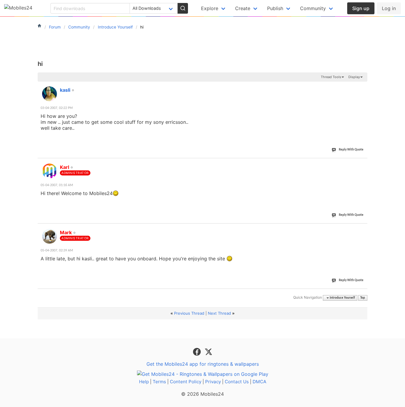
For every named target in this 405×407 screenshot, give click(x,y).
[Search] (182, 8)
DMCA (259, 381)
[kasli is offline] (49, 93)
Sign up (360, 8)
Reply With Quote (351, 149)
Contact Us (237, 381)
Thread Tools (331, 77)
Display (354, 77)
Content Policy (185, 381)
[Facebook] (197, 351)
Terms (159, 381)
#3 (362, 229)
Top (362, 298)
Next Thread (219, 313)
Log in (389, 8)
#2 (362, 164)
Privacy (213, 381)
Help (144, 381)
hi (40, 63)
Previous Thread (189, 313)
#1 (362, 86)
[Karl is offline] (49, 171)
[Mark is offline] (49, 236)
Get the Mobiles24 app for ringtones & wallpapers (202, 364)
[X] (208, 351)
